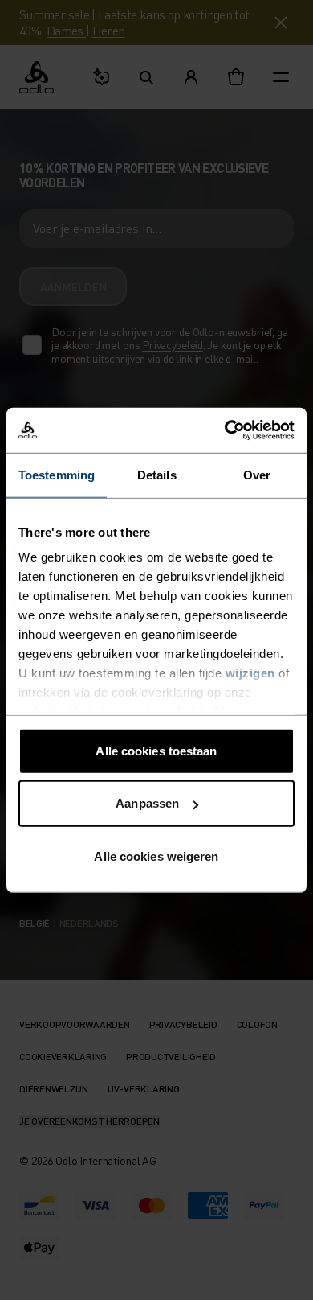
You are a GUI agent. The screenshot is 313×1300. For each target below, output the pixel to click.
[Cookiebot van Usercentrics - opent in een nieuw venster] (225, 430)
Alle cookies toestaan (156, 750)
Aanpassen (147, 803)
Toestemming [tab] (56, 474)
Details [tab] (157, 474)
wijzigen (250, 673)
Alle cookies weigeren (156, 855)
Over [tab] (256, 474)
